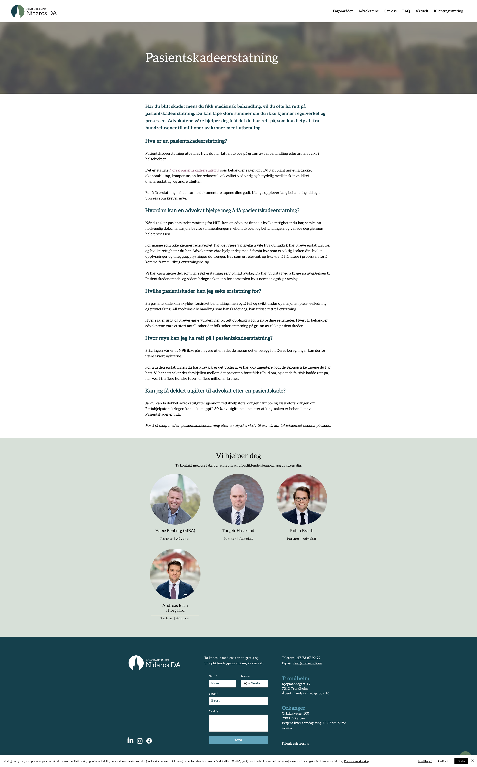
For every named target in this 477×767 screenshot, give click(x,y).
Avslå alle (443, 761)
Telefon (245, 676)
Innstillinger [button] (425, 761)
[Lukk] (472, 761)
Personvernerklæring (356, 761)
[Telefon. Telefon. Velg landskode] (247, 683)
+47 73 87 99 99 (307, 658)
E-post (213, 693)
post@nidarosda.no (307, 663)
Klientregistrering (295, 744)
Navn (213, 676)
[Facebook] (149, 741)
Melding (214, 711)
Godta (461, 761)
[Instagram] (139, 741)
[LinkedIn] (130, 741)
